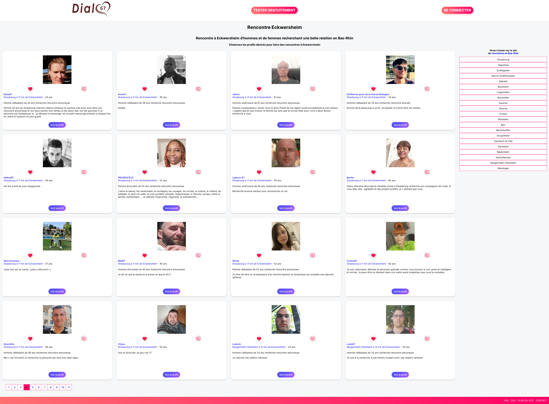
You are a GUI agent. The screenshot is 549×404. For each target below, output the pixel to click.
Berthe (350, 177)
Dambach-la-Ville (503, 141)
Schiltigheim (503, 70)
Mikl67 (121, 260)
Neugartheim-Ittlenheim (503, 162)
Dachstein (503, 146)
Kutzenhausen (503, 157)
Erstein (503, 113)
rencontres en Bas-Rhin (505, 53)
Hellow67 (9, 177)
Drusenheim (503, 135)
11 (69, 387)
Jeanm (236, 94)
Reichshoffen (503, 130)
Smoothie (9, 344)
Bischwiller (503, 97)
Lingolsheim (503, 92)
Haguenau (503, 65)
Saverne (503, 103)
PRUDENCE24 (125, 177)
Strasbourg (503, 59)
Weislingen (503, 168)
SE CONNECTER (457, 10)
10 (62, 387)
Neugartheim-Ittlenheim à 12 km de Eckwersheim (259, 346)
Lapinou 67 (238, 177)
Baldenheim (503, 151)
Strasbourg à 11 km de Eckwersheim (23, 97)
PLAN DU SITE (526, 400)
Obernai (503, 108)
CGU (513, 400)
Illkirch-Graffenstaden (503, 75)
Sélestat (503, 81)
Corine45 (352, 260)
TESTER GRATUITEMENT (274, 10)
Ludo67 (351, 344)
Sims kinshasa (11, 260)
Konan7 (122, 94)
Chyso (121, 344)
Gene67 (8, 94)
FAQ (506, 400)
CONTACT (541, 400)
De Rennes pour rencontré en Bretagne (368, 94)
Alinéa (235, 260)
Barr (503, 124)
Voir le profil (57, 124)
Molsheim (503, 119)
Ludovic (236, 344)
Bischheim (503, 86)
